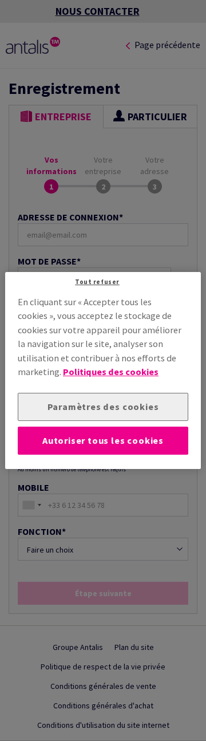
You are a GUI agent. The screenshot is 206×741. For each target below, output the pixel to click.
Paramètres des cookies (103, 406)
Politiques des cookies (111, 371)
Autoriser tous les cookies (103, 440)
